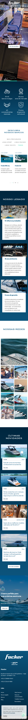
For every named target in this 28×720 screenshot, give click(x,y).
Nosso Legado (4, 695)
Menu (22, 6)
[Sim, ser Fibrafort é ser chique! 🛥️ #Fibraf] (20, 412)
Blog (2, 699)
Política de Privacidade (9, 713)
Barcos (3, 697)
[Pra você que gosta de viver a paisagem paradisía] (20, 399)
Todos (20, 145)
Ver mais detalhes (14, 46)
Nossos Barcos (8, 6)
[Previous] (10, 183)
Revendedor (18, 701)
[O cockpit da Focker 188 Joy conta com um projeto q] (7, 412)
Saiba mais (5, 608)
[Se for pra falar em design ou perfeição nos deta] (14, 352)
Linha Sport (7, 142)
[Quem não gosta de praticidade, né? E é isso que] (20, 385)
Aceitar (5, 716)
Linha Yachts (10, 145)
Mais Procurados (14, 139)
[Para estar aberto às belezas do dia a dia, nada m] (20, 372)
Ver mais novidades (14, 566)
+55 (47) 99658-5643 (7, 678)
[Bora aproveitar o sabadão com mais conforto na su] (7, 385)
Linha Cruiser (20, 142)
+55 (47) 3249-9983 (6, 681)
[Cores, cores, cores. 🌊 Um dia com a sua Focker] (7, 399)
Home (2, 692)
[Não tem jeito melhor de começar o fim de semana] (7, 372)
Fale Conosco (18, 692)
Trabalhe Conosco (19, 699)
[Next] (18, 183)
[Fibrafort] (14, 3)
